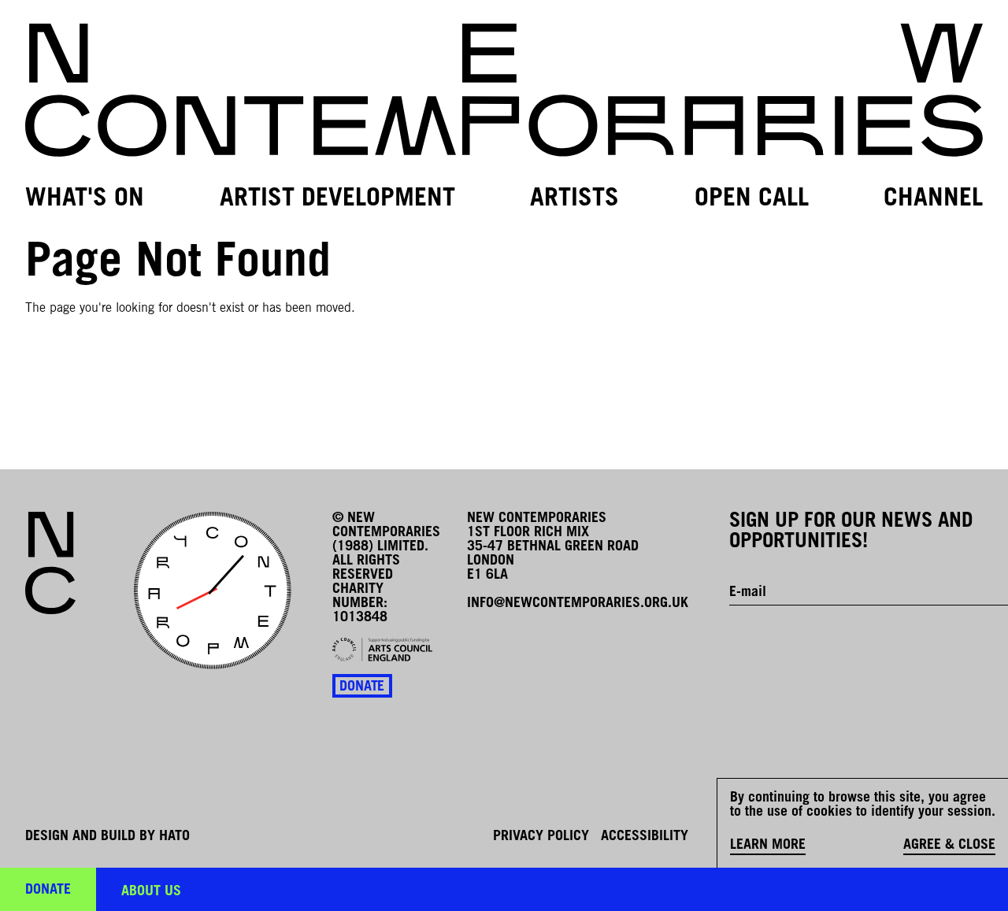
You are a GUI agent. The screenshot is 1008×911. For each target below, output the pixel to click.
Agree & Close (949, 846)
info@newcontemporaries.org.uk (577, 604)
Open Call (752, 199)
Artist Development (337, 199)
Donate (361, 687)
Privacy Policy (541, 837)
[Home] (504, 90)
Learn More (768, 846)
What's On (84, 199)
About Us (151, 892)
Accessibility (644, 837)
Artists (574, 199)
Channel (933, 199)
